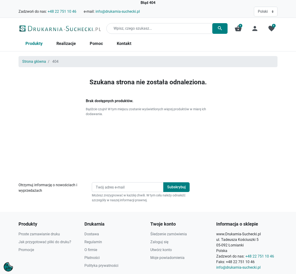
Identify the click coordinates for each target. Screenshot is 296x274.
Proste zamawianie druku (39, 234)
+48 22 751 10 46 (62, 11)
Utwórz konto (161, 250)
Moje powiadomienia (167, 257)
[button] (238, 28)
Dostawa (91, 234)
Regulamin (93, 242)
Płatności (92, 257)
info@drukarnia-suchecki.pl (118, 11)
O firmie (90, 250)
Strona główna (34, 61)
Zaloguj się (159, 242)
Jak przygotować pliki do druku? (44, 242)
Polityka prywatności (101, 265)
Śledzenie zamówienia (168, 234)
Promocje (26, 250)
